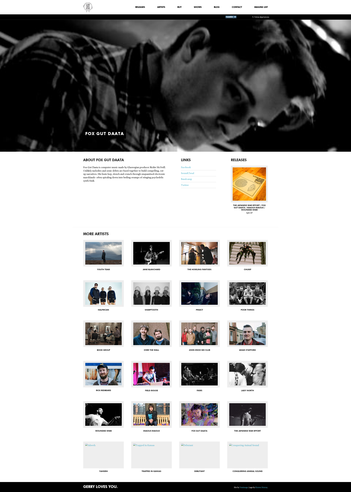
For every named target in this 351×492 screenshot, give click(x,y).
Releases (140, 7)
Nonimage (244, 487)
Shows (198, 7)
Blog (217, 7)
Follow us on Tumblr (231, 17)
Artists (161, 7)
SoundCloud (187, 173)
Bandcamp (186, 179)
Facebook (186, 167)
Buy (179, 7)
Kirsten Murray (261, 487)
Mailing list (261, 7)
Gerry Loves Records (87, 7)
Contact (237, 7)
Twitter (185, 185)
